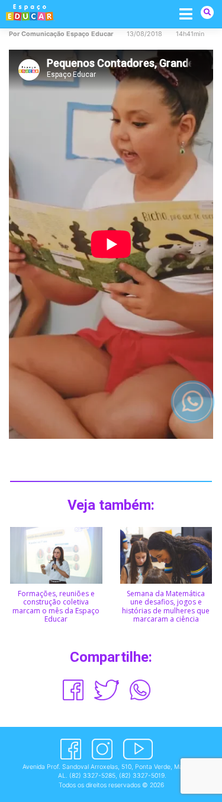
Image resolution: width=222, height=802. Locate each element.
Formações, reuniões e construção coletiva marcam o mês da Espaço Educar (55, 606)
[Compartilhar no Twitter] (106, 690)
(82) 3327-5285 (92, 776)
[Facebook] (70, 749)
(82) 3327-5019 (142, 776)
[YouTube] (137, 749)
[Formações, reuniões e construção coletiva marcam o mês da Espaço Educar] (56, 554)
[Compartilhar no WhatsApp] (140, 690)
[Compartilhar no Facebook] (73, 690)
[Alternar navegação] (186, 13)
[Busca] (207, 12)
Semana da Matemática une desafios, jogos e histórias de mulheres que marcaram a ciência (166, 606)
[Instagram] (102, 749)
